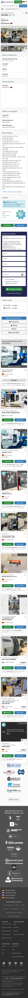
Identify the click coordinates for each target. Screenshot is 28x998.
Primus (22, 905)
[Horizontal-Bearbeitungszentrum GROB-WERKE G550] (14, 522)
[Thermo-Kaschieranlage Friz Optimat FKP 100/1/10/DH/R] (14, 605)
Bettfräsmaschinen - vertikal (11, 905)
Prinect (23, 909)
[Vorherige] (2, 38)
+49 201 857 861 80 (10, 893)
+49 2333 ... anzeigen (11, 305)
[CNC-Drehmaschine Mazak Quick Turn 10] (14, 563)
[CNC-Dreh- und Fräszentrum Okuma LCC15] (14, 439)
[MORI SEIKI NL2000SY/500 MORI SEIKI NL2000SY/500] (14, 399)
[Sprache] (24, 1)
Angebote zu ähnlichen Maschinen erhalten (12, 282)
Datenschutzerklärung (14, 293)
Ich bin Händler (9, 279)
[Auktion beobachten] (25, 370)
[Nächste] (25, 38)
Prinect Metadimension (14, 916)
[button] (26, 1)
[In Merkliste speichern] (24, 13)
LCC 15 (4, 71)
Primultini (5, 909)
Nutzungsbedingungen (7, 994)
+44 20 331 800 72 (10, 895)
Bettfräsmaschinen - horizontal (14, 912)
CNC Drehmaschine (8, 61)
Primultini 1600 (15, 909)
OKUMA (4, 66)
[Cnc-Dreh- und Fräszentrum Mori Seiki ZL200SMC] (14, 646)
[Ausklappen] (14, 387)
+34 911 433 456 (9, 898)
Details (14, 380)
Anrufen (21, 225)
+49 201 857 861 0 (10, 890)
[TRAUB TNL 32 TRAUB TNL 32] (14, 480)
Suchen (23, 6)
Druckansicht (14, 322)
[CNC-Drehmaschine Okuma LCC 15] (14, 356)
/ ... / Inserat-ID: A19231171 (10, 9)
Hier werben (15, 799)
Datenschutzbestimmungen (12, 993)
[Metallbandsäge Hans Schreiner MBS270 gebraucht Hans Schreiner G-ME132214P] (14, 687)
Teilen (14, 329)
